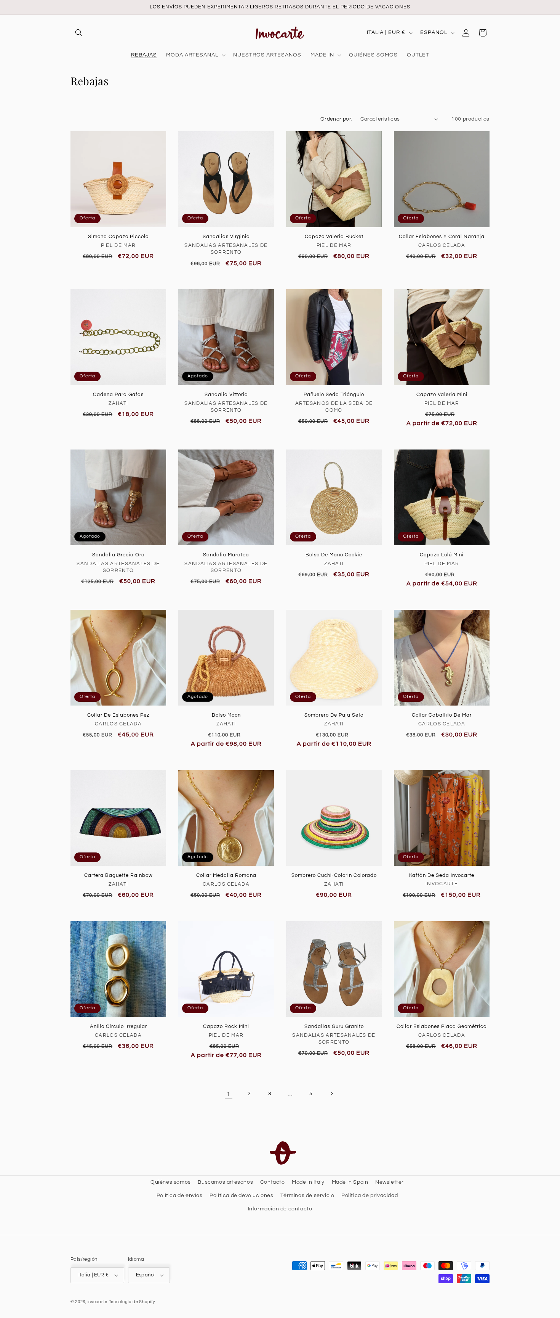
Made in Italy (308, 1182)
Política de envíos (180, 1195)
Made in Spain (350, 1182)
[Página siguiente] (331, 1093)
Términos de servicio (307, 1195)
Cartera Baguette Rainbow (118, 875)
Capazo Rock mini (226, 1026)
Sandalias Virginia (226, 236)
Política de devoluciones (241, 1195)
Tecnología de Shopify (132, 1302)
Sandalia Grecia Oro (118, 554)
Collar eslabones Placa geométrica (442, 1026)
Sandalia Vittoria (226, 394)
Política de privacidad (369, 1195)
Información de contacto (280, 1209)
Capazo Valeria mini (441, 394)
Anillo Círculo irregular (118, 1026)
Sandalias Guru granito (334, 1026)
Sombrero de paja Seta (334, 715)
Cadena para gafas (118, 394)
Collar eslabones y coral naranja (442, 236)
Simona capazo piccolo (118, 236)
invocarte (97, 1302)
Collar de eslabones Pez (118, 715)
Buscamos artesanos (225, 1182)
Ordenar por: (336, 119)
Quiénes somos (170, 1182)
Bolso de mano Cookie (334, 554)
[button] (78, 32)
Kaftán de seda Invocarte (441, 875)
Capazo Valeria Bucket (334, 236)
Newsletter (389, 1182)
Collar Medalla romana (226, 875)
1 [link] (228, 1094)
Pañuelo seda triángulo (334, 394)
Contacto (272, 1182)
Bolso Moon (226, 715)
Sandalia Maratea (226, 554)
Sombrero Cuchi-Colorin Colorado (334, 875)
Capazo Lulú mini (442, 554)
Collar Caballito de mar (442, 715)
